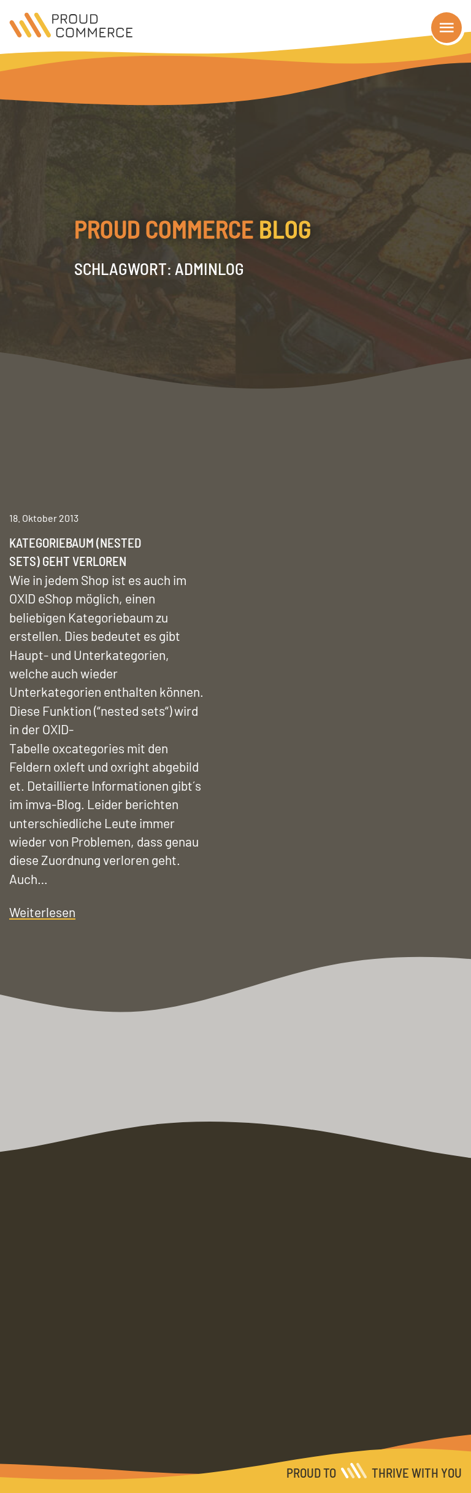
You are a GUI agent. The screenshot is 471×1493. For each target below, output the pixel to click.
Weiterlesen (42, 912)
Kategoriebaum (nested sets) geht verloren (75, 551)
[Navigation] (446, 27)
